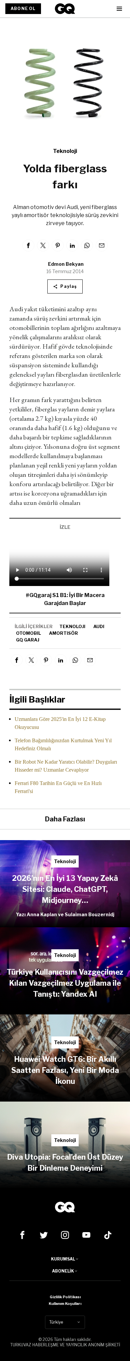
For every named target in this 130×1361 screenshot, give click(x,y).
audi (98, 626)
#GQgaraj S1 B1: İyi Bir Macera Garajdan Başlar (65, 599)
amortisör (63, 633)
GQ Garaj (27, 639)
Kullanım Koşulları (65, 1303)
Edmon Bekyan (66, 264)
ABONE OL (23, 8)
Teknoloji (65, 151)
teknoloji (72, 626)
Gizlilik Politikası (65, 1297)
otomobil (28, 633)
